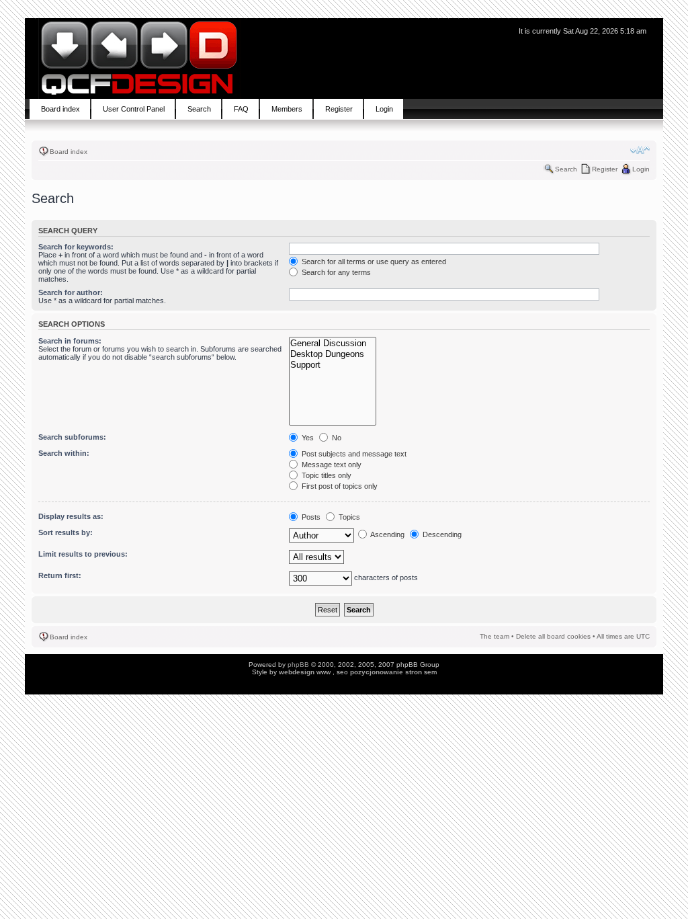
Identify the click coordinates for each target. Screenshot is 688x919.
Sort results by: (65, 532)
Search (566, 169)
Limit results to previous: (83, 554)
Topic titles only (325, 475)
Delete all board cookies (553, 636)
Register (604, 169)
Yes (307, 438)
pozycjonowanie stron (386, 672)
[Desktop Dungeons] (332, 354)
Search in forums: (69, 341)
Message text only (330, 465)
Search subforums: (72, 437)
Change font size (640, 150)
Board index (68, 151)
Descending (441, 534)
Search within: (63, 453)
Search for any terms (335, 272)
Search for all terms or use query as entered (373, 261)
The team (494, 636)
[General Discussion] (332, 343)
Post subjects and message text (353, 454)
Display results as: (70, 516)
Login (641, 169)
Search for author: (70, 292)
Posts (310, 517)
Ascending (386, 534)
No (335, 438)
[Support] (332, 365)
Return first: (59, 575)
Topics (348, 517)
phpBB (298, 664)
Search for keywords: (76, 247)
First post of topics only (339, 486)
